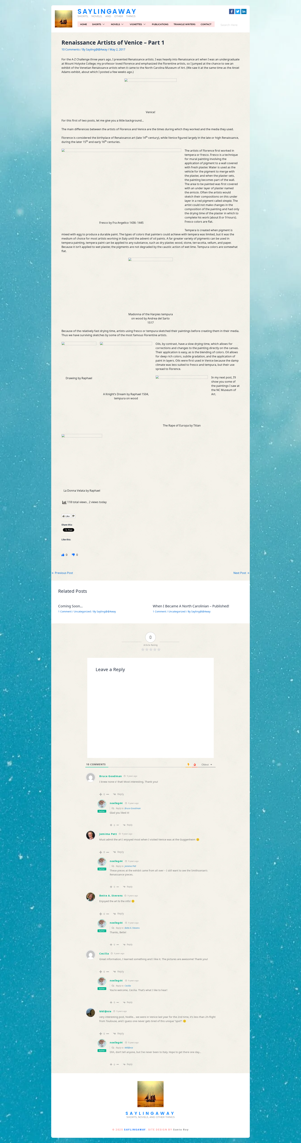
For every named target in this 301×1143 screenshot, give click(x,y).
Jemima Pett (108, 834)
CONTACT (206, 24)
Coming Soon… (70, 606)
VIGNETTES (136, 24)
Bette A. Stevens (111, 895)
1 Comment (65, 611)
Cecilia (104, 953)
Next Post (241, 573)
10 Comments (70, 49)
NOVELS (115, 24)
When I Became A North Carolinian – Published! (191, 606)
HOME (83, 24)
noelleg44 (116, 803)
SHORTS (96, 24)
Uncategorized (82, 611)
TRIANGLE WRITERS (184, 24)
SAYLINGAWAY (107, 11)
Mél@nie (105, 1011)
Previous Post (62, 573)
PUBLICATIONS (160, 24)
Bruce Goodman (110, 776)
